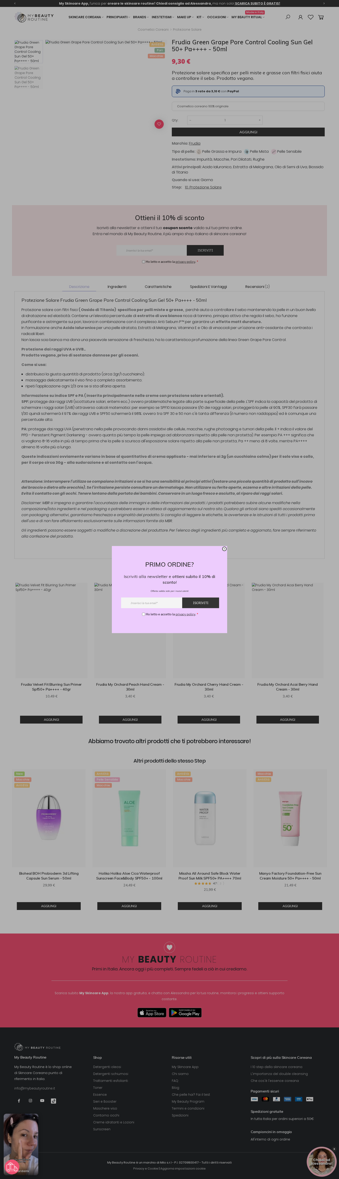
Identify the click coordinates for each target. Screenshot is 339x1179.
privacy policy (185, 614)
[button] (12, 1167)
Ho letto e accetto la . (172, 614)
